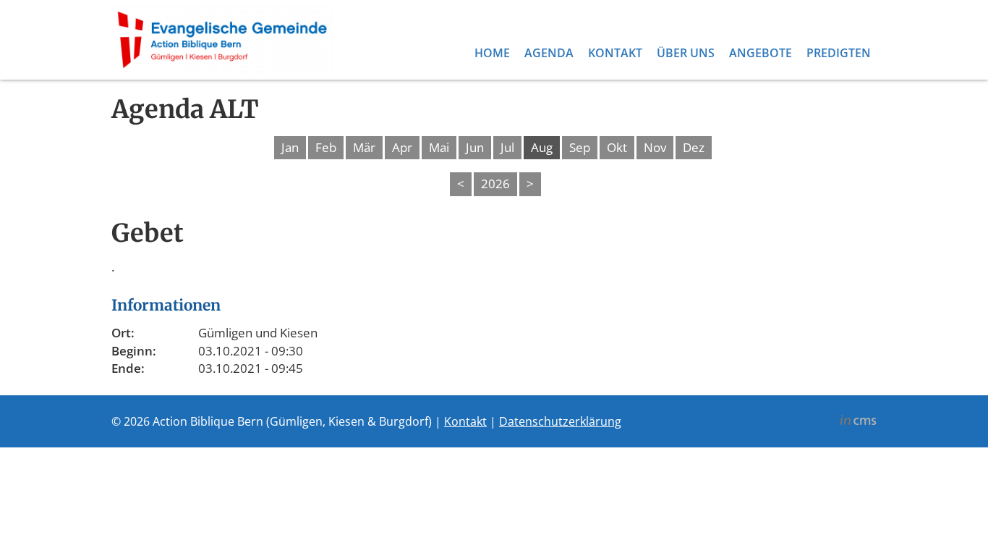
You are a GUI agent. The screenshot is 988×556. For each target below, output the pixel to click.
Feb (325, 147)
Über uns (686, 53)
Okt (617, 147)
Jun (475, 147)
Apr (402, 147)
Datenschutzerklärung (560, 421)
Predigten (838, 53)
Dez (693, 147)
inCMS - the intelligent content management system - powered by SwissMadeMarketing (858, 422)
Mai (439, 147)
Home (492, 53)
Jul (507, 147)
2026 (495, 183)
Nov (655, 147)
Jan (290, 147)
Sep (579, 147)
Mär (364, 147)
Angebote (760, 53)
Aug (542, 147)
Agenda (549, 53)
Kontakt (615, 53)
